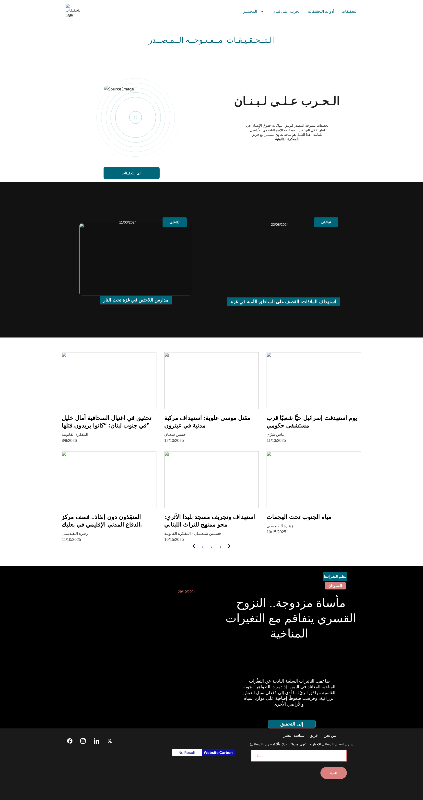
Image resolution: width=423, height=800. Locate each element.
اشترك (333, 773)
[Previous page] (193, 546)
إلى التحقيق (291, 723)
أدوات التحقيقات (321, 11)
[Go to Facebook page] (72, 741)
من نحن (329, 735)
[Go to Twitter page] (109, 741)
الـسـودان (335, 586)
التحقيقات (349, 11)
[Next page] (229, 546)
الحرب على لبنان (286, 11)
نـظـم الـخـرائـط (335, 576)
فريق (313, 735)
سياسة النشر (294, 735)
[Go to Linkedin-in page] (99, 741)
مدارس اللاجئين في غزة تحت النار (135, 299)
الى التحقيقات (131, 173)
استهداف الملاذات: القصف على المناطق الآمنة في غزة (283, 301)
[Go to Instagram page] (85, 741)
